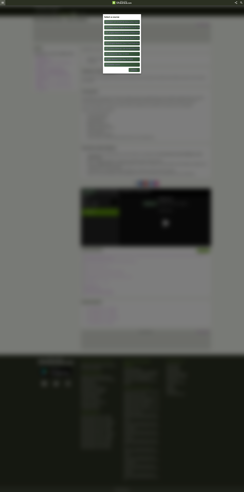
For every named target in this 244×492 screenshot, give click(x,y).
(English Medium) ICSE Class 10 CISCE (119, 59)
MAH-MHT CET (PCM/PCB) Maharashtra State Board (123, 22)
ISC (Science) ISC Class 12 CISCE (117, 54)
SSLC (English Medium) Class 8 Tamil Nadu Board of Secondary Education (123, 43)
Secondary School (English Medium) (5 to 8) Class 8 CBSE (123, 27)
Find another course (113, 64)
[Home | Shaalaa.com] (113, 2)
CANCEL (134, 70)
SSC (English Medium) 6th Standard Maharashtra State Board (123, 33)
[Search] (241, 2)
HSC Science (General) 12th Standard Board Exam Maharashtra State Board (123, 49)
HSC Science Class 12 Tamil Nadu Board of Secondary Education (123, 38)
